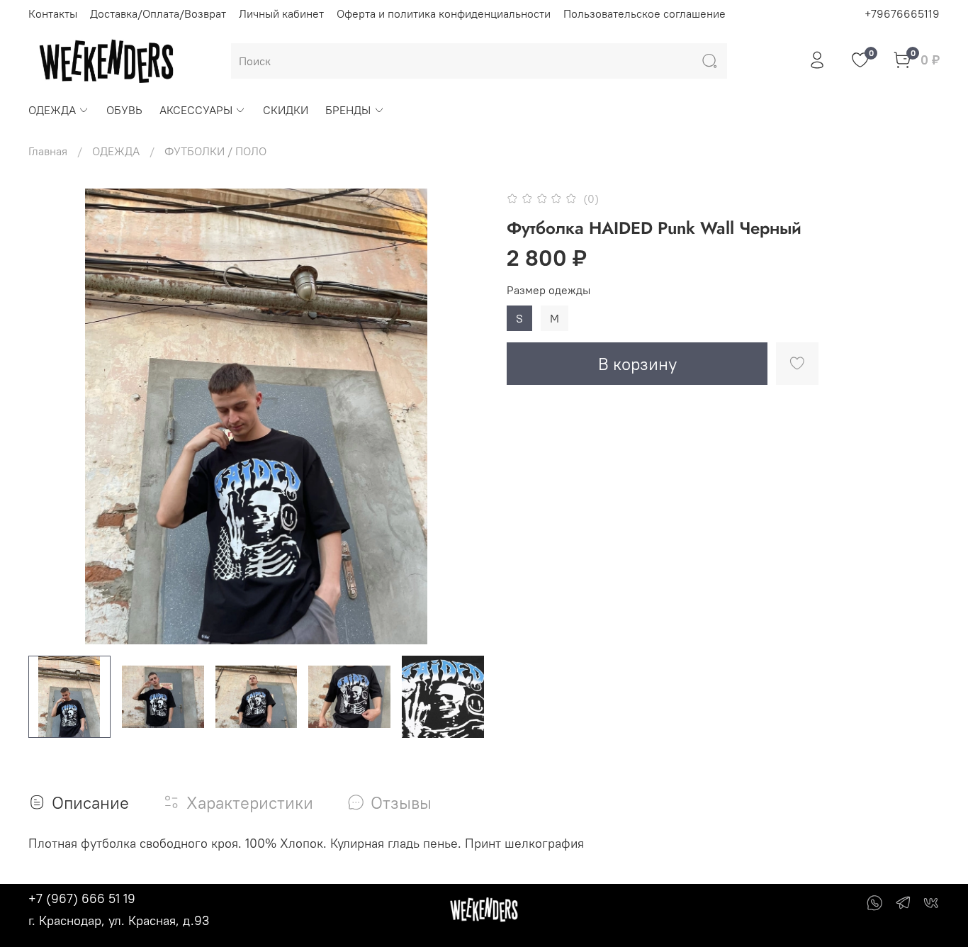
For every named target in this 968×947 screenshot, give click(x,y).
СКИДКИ (285, 110)
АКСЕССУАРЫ (195, 110)
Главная (47, 151)
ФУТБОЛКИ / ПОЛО (215, 151)
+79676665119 (902, 13)
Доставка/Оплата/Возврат (158, 13)
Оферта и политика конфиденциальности (444, 13)
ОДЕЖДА (52, 110)
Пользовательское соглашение (644, 13)
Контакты (52, 13)
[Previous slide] (51, 417)
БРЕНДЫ (348, 110)
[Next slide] (461, 417)
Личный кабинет (281, 13)
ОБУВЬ (124, 110)
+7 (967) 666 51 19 (81, 898)
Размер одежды (548, 290)
